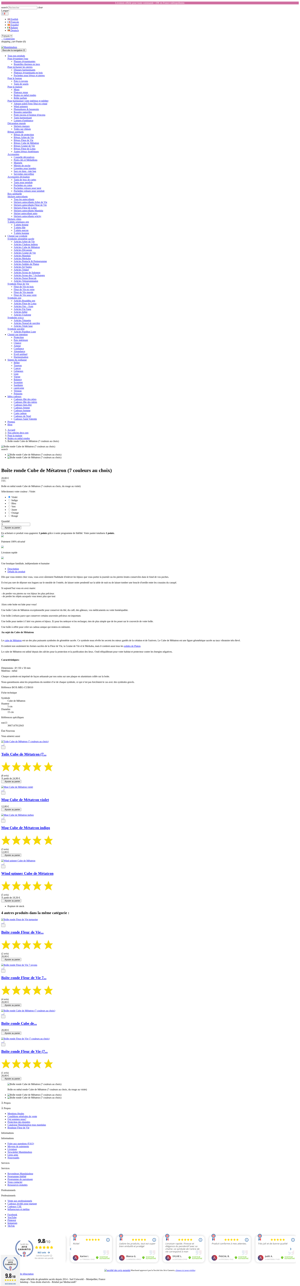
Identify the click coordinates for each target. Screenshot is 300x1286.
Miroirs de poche (22, 165)
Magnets (18, 162)
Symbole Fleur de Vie (18, 283)
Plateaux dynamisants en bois (28, 72)
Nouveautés (13, 1157)
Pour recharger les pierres (20, 67)
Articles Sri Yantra (23, 267)
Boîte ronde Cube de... (19, 1023)
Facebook (12, 1214)
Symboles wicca (16, 317)
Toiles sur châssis (22, 129)
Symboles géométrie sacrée (21, 238)
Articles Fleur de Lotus (25, 303)
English (14, 19)
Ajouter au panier (11, 527)
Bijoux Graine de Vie (24, 146)
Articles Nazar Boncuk (25, 278)
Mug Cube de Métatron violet (25, 800)
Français (14, 22)
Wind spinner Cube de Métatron (27, 873)
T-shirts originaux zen (18, 222)
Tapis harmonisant (23, 117)
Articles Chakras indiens (26, 244)
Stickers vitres (14, 219)
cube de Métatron (13, 640)
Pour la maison (15, 86)
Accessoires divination (19, 176)
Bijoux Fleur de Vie (23, 140)
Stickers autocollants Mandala (28, 210)
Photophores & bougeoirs (26, 109)
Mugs (16, 89)
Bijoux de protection (24, 134)
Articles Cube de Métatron (27, 247)
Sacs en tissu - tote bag (25, 171)
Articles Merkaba (22, 258)
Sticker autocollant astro (25, 213)
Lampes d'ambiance (23, 120)
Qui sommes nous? (17, 1119)
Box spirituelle (15, 193)
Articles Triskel (21, 269)
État (3, 730)
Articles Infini (20, 312)
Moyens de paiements (18, 1146)
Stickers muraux (22, 126)
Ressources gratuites (18, 1185)
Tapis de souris (21, 84)
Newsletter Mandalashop (20, 1152)
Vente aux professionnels (20, 1201)
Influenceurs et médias (19, 1209)
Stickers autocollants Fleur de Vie (30, 205)
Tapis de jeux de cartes (25, 179)
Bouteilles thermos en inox (27, 64)
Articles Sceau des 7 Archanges (29, 275)
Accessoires (13, 154)
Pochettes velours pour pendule (29, 191)
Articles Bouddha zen (24, 300)
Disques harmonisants (24, 70)
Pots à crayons (21, 81)
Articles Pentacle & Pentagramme (30, 261)
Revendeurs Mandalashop (20, 1173)
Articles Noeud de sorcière (27, 323)
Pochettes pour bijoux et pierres (29, 75)
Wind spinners (21, 106)
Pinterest (12, 1220)
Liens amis (13, 1155)
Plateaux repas (21, 92)
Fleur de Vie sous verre (25, 295)
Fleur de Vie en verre (24, 289)
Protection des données (19, 1122)
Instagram (12, 1223)
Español (14, 24)
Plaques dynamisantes (24, 61)
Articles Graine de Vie (25, 253)
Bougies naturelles (23, 112)
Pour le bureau (15, 78)
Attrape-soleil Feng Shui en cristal (30, 103)
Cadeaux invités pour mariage (22, 1203)
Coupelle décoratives (24, 157)
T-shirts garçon (21, 230)
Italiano (14, 27)
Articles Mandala (22, 255)
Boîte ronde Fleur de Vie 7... (23, 978)
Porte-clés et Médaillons (25, 160)
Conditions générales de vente (22, 1116)
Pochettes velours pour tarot (27, 188)
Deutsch (14, 30)
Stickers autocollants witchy (27, 216)
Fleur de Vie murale (23, 292)
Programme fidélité (17, 1176)
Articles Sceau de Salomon (27, 272)
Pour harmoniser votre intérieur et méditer (28, 100)
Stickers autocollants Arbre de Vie (30, 202)
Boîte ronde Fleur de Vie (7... (24, 1051)
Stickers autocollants (18, 196)
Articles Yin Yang (22, 309)
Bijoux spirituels (16, 131)
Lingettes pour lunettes (25, 168)
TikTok (11, 1226)
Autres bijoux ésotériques (26, 151)
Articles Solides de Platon (26, 264)
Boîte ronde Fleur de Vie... (22, 932)
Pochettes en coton (23, 185)
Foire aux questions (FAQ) (21, 1143)
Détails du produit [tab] (16, 571)
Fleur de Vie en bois (24, 286)
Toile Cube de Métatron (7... (23, 754)
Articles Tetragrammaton (26, 281)
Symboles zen (14, 298)
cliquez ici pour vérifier (185, 1270)
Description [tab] (13, 568)
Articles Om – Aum (23, 306)
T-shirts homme (21, 233)
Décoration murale (17, 123)
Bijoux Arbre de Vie (24, 137)
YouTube (12, 1217)
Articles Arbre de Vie (24, 241)
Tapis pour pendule (23, 182)
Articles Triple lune (23, 326)
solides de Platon (132, 646)
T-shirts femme (21, 224)
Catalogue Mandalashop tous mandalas (27, 1124)
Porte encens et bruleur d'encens (29, 115)
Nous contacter (15, 1182)
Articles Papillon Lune (25, 331)
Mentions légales (16, 1113)
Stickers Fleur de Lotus (25, 207)
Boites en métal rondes (25, 95)
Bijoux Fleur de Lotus (24, 148)
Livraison (12, 1149)
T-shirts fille (19, 227)
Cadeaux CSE (15, 1206)
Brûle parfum (20, 98)
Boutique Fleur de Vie (18, 1127)
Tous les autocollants (24, 199)
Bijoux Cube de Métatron (26, 143)
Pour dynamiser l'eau (18, 58)
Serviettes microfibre (24, 174)
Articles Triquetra (22, 320)
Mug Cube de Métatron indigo (25, 828)
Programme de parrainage (20, 1179)
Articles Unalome (22, 314)
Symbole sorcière (16, 329)
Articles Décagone (23, 250)
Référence (6, 687)
